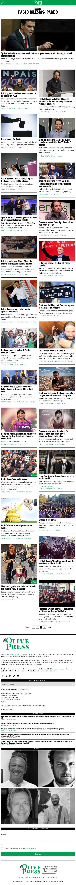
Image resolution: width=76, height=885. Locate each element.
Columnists (59, 276)
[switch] (28, 453)
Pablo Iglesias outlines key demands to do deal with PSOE (18, 94)
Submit (38, 854)
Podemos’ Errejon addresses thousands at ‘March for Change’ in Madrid (56, 609)
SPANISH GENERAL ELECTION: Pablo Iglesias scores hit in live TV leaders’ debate (55, 142)
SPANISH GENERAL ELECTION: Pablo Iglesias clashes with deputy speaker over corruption (55, 183)
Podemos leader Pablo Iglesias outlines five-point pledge (56, 223)
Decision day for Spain (11, 139)
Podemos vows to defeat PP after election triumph (16, 351)
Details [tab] (38, 425)
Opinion (20, 147)
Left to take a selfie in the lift (52, 350)
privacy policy (31, 848)
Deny (14, 463)
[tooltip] (2, 675)
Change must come (47, 520)
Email (4, 834)
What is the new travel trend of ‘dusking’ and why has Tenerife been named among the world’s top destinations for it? (37, 717)
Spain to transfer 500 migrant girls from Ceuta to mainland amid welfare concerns (27, 723)
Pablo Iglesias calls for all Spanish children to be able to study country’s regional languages (55, 101)
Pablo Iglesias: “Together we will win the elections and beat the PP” (56, 562)
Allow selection (38, 463)
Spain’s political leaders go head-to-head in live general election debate (19, 218)
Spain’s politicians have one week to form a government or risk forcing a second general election (36, 54)
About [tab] (63, 425)
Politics (36, 64)
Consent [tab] (13, 425)
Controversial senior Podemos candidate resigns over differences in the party (57, 394)
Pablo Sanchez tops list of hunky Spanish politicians (15, 310)
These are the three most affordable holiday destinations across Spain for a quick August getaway (32, 729)
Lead (18, 64)
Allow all (62, 463)
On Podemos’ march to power (14, 479)
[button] (73, 684)
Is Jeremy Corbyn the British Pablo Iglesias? (54, 264)
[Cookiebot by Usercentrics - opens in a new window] (65, 419)
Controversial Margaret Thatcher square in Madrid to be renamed (56, 306)
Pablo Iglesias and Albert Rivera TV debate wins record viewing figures (16, 262)
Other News (20, 492)
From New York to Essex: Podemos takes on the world (56, 477)
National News (26, 64)
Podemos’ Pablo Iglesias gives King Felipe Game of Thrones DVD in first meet (17, 388)
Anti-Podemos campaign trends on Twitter (16, 526)
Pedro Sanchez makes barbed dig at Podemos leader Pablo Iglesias (17, 179)
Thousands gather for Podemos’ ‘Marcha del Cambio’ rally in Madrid (18, 587)
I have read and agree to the (20, 848)
